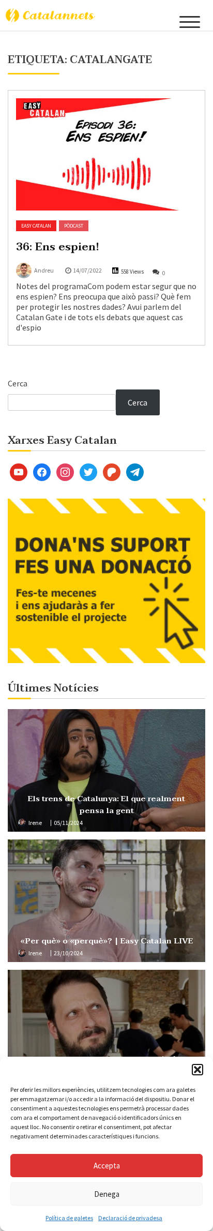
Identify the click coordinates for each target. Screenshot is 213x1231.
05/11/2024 (68, 823)
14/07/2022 (87, 270)
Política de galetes (69, 1218)
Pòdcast (73, 225)
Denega (106, 1194)
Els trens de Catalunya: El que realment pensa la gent (106, 804)
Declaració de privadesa (130, 1218)
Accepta (107, 1165)
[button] (197, 1069)
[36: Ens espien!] (106, 154)
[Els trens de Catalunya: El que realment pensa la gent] (106, 770)
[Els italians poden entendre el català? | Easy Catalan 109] (106, 1031)
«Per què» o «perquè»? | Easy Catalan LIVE (106, 941)
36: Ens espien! (57, 246)
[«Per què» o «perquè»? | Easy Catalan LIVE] (106, 900)
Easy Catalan (36, 225)
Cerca (17, 383)
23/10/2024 (68, 953)
